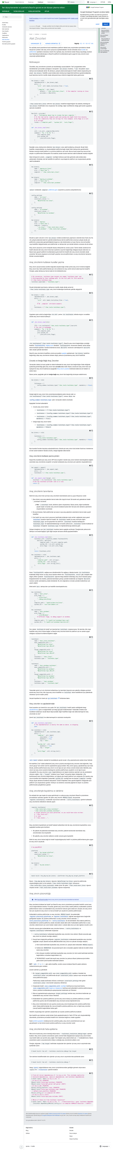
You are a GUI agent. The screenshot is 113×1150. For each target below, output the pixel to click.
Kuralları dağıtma (34, 11)
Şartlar (28, 1146)
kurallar (83, 50)
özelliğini (55, 986)
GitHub (103, 2)
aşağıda (64, 353)
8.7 (89, 43)
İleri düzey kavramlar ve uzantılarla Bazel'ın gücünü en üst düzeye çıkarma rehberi (33, 8)
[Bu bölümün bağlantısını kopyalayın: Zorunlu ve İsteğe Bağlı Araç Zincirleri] (60, 361)
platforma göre (53, 190)
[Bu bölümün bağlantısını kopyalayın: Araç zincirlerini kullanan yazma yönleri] (61, 456)
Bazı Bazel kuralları (42, 899)
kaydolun (31, 20)
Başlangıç (31, 2)
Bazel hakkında (19, 2)
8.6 (92, 43)
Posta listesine (63, 18)
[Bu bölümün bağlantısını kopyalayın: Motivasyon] (41, 62)
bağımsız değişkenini (47, 988)
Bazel (30, 34)
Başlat (106, 24)
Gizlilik (33, 1146)
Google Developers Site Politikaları (51, 1115)
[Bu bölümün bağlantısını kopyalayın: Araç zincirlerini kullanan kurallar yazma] (66, 262)
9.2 (81, 43)
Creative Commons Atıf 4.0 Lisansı (57, 1113)
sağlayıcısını (44, 345)
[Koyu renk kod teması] (90, 79)
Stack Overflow (73, 1139)
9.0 (87, 43)
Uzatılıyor (40, 2)
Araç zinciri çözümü (63, 369)
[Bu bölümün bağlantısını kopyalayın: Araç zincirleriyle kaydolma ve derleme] (65, 791)
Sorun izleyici (73, 1133)
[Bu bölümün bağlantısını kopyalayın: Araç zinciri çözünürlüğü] (52, 894)
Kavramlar (5, 11)
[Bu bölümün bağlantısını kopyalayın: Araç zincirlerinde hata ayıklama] (59, 1029)
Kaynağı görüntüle (52, 43)
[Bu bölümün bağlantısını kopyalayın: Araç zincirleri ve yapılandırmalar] (56, 704)
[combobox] (76, 2)
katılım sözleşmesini (76, 18)
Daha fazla (51, 2)
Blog (27, 1130)
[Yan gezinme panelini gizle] (21, 1147)
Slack (70, 1136)
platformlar (32, 52)
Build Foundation (34, 18)
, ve (39, 964)
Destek (71, 1130)
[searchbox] (12, 17)
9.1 (84, 43)
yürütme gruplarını (38, 1021)
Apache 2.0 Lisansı (83, 1113)
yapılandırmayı (33, 709)
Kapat (97, 24)
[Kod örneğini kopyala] (92, 79)
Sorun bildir (36, 43)
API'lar (47, 11)
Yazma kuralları (19, 11)
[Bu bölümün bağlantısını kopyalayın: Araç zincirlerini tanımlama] (54, 491)
